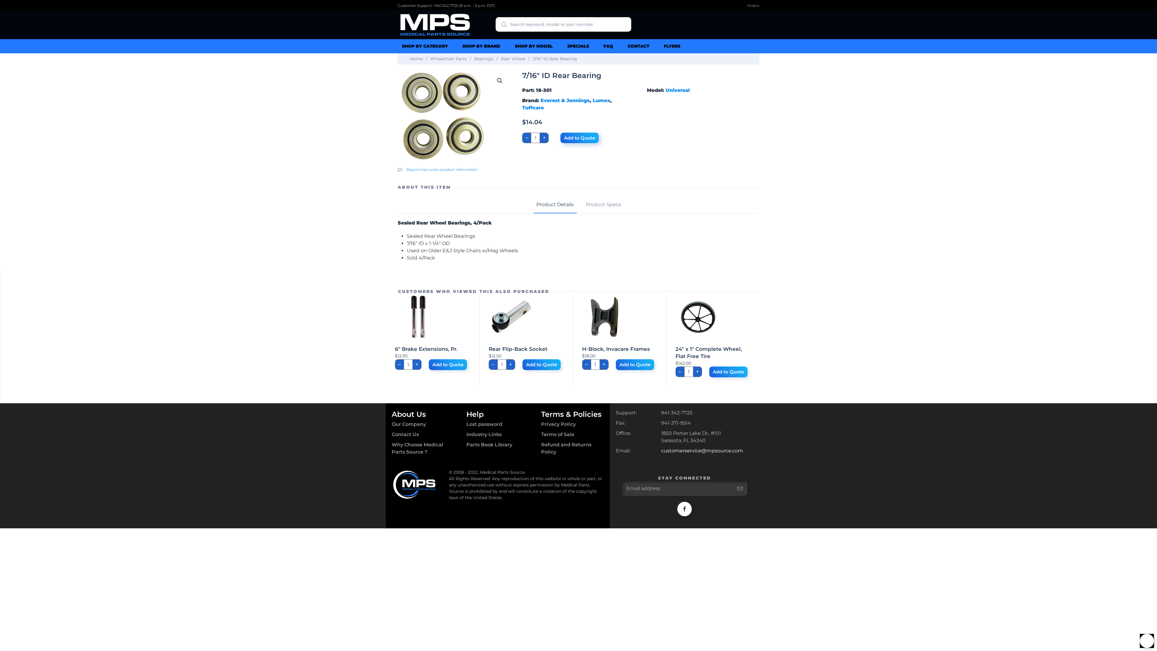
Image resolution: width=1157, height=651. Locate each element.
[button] (499, 80)
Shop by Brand (481, 46)
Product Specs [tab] (603, 204)
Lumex (601, 100)
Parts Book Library (489, 445)
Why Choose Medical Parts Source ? (417, 448)
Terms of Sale (557, 434)
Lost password (484, 424)
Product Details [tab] (555, 204)
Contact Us (405, 434)
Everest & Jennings (565, 100)
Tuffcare (533, 108)
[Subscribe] (740, 488)
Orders (753, 5)
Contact (638, 46)
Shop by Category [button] (425, 46)
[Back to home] (435, 24)
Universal (678, 90)
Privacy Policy (558, 424)
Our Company (409, 424)
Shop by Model (534, 46)
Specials (578, 46)
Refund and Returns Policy (566, 448)
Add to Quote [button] (447, 364)
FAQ (608, 46)
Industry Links (484, 434)
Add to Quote (579, 138)
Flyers (672, 46)
